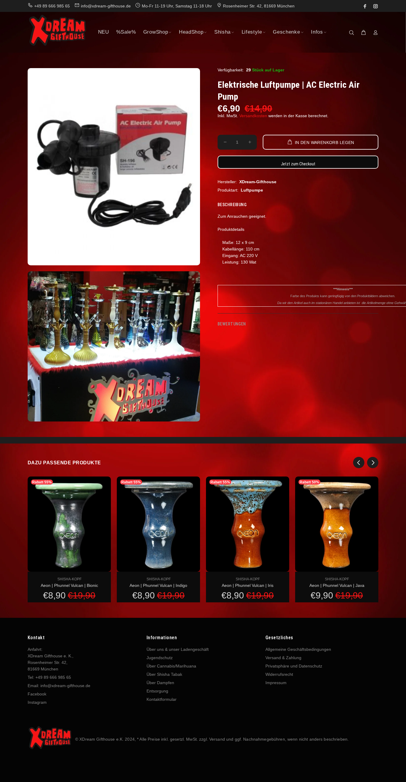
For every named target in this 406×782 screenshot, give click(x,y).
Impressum (276, 682)
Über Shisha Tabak (164, 674)
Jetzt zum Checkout (298, 164)
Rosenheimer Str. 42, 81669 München (259, 6)
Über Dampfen (160, 682)
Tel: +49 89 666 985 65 (49, 677)
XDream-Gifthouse (257, 181)
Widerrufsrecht (279, 674)
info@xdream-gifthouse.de (106, 6)
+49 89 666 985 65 (52, 6)
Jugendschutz (160, 657)
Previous (358, 462)
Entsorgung (157, 691)
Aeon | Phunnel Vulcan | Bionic (69, 585)
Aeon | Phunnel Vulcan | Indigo (158, 585)
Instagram (37, 702)
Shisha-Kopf (69, 579)
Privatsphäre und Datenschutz (293, 666)
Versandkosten (253, 115)
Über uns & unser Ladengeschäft (178, 649)
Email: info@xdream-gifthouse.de (59, 685)
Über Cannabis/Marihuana (171, 666)
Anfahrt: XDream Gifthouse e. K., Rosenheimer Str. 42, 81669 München (50, 659)
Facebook (37, 694)
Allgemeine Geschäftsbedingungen (298, 649)
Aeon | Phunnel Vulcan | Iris (247, 585)
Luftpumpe (252, 190)
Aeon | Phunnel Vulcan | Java (336, 585)
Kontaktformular (162, 699)
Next (372, 462)
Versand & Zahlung (283, 657)
